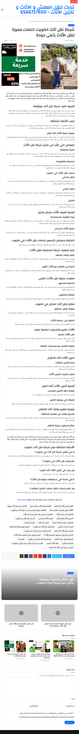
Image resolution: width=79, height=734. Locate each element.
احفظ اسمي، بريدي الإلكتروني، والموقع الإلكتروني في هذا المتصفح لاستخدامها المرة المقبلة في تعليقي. (46, 713)
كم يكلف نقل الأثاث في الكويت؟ (43, 527)
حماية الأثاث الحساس (45, 518)
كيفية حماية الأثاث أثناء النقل (63, 531)
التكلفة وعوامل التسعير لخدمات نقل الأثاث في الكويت (28, 510)
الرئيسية (71, 21)
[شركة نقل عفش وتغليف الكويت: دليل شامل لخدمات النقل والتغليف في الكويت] (39, 646)
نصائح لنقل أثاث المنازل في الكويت (39, 539)
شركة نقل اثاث (29, 523)
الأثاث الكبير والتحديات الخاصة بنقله (61, 510)
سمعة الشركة (30, 165)
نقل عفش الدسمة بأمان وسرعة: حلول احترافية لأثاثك (16, 655)
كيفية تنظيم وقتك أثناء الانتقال (18, 527)
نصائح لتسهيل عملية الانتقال (63, 539)
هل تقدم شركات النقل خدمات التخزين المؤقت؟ (27, 543)
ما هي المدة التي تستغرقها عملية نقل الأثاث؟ (58, 535)
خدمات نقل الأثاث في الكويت (25, 518)
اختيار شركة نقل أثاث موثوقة (16, 506)
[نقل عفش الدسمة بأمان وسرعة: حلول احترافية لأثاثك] (15, 646)
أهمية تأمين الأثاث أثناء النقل (63, 506)
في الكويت (67, 96)
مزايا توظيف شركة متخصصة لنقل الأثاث (26, 535)
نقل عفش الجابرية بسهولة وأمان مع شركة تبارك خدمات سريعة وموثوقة (55, 583)
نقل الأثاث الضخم (51, 543)
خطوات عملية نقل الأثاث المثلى (62, 523)
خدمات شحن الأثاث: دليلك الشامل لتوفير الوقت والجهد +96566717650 (64, 655)
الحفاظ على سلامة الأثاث (64, 514)
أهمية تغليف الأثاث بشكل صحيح (40, 506)
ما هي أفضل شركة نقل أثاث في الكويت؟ (37, 531)
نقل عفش (65, 21)
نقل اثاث (20, 539)
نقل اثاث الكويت (67, 543)
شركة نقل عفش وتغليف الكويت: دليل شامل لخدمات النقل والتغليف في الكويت (40, 656)
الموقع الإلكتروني (33, 706)
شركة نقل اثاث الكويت (65, 527)
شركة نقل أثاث (43, 523)
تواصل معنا (21, 499)
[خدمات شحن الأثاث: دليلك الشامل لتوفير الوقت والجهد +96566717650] (64, 646)
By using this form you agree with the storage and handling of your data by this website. (45, 717)
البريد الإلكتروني (70, 706)
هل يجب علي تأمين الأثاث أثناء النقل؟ (60, 547)
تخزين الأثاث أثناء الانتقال (64, 518)
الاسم (73, 698)
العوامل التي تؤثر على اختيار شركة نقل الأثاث (37, 514)
